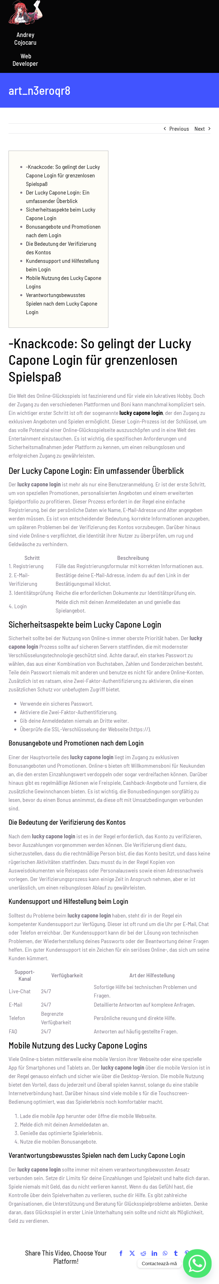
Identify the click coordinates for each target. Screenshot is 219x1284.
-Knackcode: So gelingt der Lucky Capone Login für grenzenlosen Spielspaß (63, 175)
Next (199, 128)
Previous (179, 128)
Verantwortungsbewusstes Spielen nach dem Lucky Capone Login (61, 303)
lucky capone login (141, 412)
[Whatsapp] (197, 1263)
